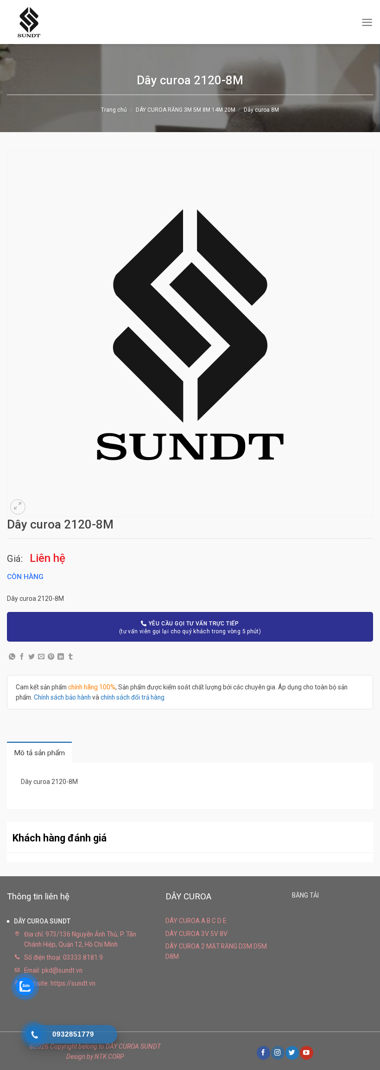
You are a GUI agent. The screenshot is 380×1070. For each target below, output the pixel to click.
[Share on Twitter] (31, 657)
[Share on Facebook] (22, 657)
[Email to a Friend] (41, 657)
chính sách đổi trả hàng (133, 697)
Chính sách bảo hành (62, 697)
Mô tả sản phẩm (39, 753)
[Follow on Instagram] (277, 1052)
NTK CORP (109, 1056)
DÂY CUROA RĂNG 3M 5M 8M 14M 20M (185, 110)
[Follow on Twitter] (291, 1052)
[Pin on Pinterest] (51, 657)
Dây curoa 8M (261, 110)
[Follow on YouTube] (306, 1052)
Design (75, 1056)
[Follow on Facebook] (263, 1052)
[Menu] (367, 22)
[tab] (39, 753)
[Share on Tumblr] (70, 657)
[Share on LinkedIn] (60, 657)
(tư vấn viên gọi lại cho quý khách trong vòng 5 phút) (190, 627)
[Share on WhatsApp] (12, 657)
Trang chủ (114, 110)
